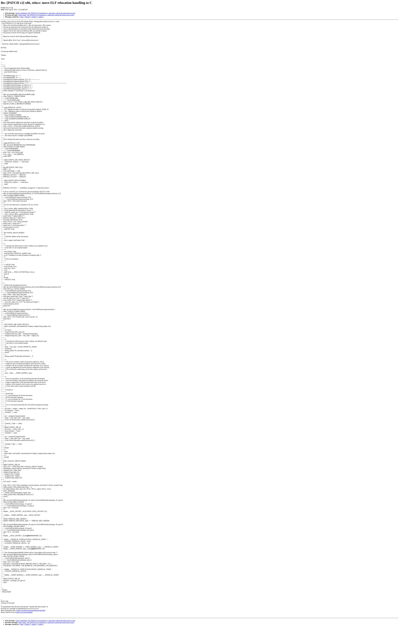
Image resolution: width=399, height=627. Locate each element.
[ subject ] (34, 17)
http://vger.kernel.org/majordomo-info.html (31, 610)
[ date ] (21, 17)
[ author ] (41, 17)
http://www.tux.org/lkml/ (24, 612)
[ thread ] (27, 17)
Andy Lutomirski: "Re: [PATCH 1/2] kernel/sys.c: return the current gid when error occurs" (45, 13)
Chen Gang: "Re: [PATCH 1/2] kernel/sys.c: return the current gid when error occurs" (46, 15)
